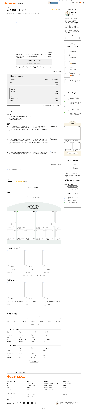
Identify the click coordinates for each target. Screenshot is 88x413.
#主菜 (31, 272)
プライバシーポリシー (48, 387)
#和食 (12, 272)
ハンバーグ (21, 334)
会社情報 (64, 385)
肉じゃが (9, 334)
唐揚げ (8, 338)
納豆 (44, 355)
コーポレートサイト (67, 383)
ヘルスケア (9, 389)
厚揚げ (44, 350)
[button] (27, 275)
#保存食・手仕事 (36, 13)
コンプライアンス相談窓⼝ (68, 392)
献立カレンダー (44, 3)
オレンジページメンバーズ (31, 385)
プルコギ (45, 334)
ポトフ (20, 338)
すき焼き (9, 341)
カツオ (20, 355)
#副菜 (11, 13)
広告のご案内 (65, 394)
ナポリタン (21, 336)
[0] (76, 3)
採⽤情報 (64, 387)
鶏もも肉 (9, 350)
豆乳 (44, 357)
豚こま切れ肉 (10, 354)
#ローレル (18, 13)
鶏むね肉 (9, 357)
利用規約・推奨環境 (48, 385)
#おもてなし (30, 13)
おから (44, 354)
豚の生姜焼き (10, 336)
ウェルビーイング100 (30, 392)
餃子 (32, 334)
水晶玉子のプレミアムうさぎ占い (13, 394)
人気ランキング (37, 3)
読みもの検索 (69, 0)
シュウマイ (33, 339)
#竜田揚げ (27, 272)
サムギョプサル (46, 339)
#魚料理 (8, 13)
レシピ (12, 372)
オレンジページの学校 (30, 396)
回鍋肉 (32, 336)
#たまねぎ (22, 13)
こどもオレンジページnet (30, 394)
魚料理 (16, 372)
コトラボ (27, 389)
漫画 (8, 399)
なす (32, 350)
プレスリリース (66, 389)
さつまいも (33, 355)
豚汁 (8, 339)
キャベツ (33, 352)
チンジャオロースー (35, 338)
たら (20, 357)
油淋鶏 (32, 341)
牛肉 (8, 355)
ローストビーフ (22, 339)
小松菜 (32, 354)
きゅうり (33, 357)
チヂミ (44, 341)
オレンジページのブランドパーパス (51, 383)
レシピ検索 (62, 0)
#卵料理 (45, 272)
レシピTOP (31, 3)
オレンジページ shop (30, 387)
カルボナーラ (22, 341)
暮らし (8, 385)
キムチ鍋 (45, 336)
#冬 (40, 13)
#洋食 (26, 13)
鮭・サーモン (22, 354)
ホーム (8, 372)
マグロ (20, 350)
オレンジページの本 (29, 383)
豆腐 (44, 352)
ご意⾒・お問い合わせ (48, 389)
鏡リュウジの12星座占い (12, 393)
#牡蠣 (14, 13)
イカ (20, 352)
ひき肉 (8, 352)
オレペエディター (10, 397)
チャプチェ (45, 338)
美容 (8, 387)
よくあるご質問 (47, 392)
